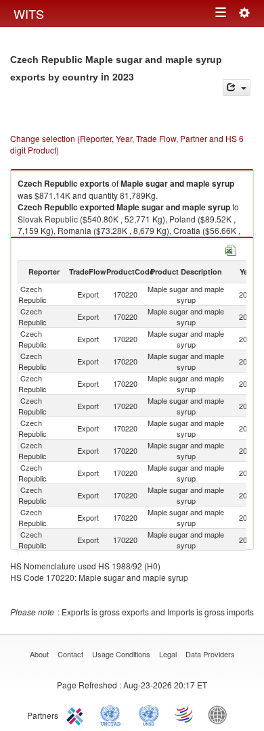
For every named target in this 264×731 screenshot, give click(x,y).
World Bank (220, 714)
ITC (77, 714)
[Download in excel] (230, 248)
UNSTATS (148, 714)
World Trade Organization (184, 714)
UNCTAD (113, 714)
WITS (29, 13)
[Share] (236, 87)
